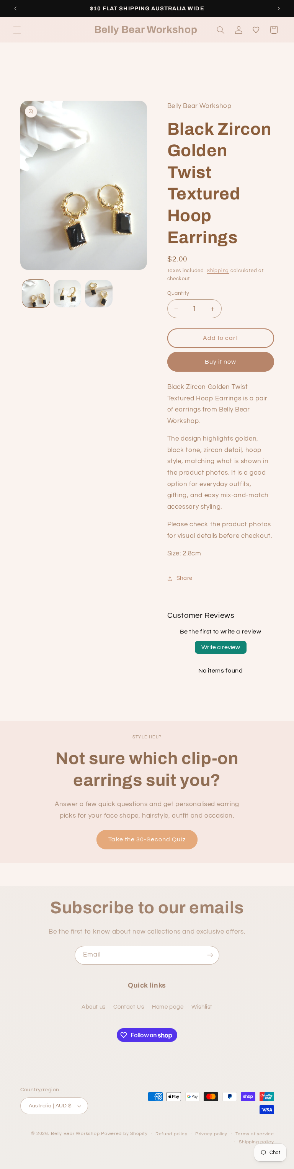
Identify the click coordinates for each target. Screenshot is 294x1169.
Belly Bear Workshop (75, 1133)
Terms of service (254, 1134)
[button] (17, 30)
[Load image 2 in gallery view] (67, 293)
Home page (168, 1007)
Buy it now (221, 362)
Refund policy (171, 1134)
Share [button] (184, 578)
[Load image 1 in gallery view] (36, 293)
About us (94, 1007)
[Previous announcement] (15, 8)
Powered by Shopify (124, 1133)
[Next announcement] (278, 8)
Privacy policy (211, 1134)
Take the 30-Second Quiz (146, 839)
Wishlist (201, 1007)
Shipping (218, 270)
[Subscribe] (210, 955)
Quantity (178, 293)
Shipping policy (256, 1142)
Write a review (220, 647)
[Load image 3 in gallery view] (99, 293)
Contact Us (128, 1007)
